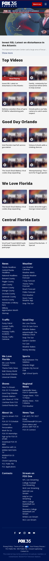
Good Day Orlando (9, 393)
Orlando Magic (28, 365)
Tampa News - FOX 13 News (30, 396)
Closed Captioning (9, 460)
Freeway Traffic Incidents (8, 332)
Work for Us (7, 430)
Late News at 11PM (10, 399)
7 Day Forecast (28, 281)
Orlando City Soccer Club (30, 369)
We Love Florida (29, 323)
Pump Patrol (7, 323)
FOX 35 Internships (9, 433)
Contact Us (6, 424)
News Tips (28, 412)
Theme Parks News (10, 368)
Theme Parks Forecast (27, 285)
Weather (27, 263)
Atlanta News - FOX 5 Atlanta (30, 402)
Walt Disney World (9, 371)
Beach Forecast (28, 289)
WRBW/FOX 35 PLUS (8, 456)
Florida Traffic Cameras (7, 338)
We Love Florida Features (8, 364)
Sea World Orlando (9, 374)
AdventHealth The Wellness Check (29, 333)
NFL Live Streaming (30, 480)
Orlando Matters (8, 396)
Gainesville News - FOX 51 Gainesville (29, 391)
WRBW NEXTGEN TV (9, 451)
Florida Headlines (9, 267)
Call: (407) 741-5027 (30, 416)
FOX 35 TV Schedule (10, 390)
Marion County (8, 287)
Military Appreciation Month (10, 309)
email (34, 533)
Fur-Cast (25, 343)
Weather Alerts (28, 272)
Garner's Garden (29, 340)
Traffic (5, 319)
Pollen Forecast (28, 292)
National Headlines (9, 275)
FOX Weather (27, 295)
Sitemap (5, 313)
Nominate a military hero (10, 303)
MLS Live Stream (29, 520)
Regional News (27, 385)
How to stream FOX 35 (10, 417)
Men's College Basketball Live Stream (28, 503)
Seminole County (9, 296)
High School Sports (30, 373)
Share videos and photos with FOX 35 (30, 425)
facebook (15, 533)
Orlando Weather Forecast (29, 276)
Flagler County (8, 281)
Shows (5, 383)
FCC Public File (8, 463)
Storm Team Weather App (27, 299)
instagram (24, 533)
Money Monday (28, 350)
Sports (26, 356)
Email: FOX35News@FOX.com (32, 420)
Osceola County (8, 293)
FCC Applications (9, 467)
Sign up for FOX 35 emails (9, 437)
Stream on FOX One (28, 475)
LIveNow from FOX (10, 402)
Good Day (28, 319)
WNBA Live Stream (30, 517)
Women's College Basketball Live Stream (29, 511)
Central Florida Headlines (8, 271)
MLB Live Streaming (30, 488)
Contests (7, 473)
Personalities (7, 427)
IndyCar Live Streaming (27, 497)
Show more (7, 53)
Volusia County (8, 299)
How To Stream (8, 387)
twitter (20, 533)
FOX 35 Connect (29, 430)
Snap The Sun (28, 303)
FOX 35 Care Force (30, 326)
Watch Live (37, 4)
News (5, 263)
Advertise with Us (9, 447)
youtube (29, 533)
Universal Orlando (9, 377)
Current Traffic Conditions (8, 327)
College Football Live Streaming (29, 484)
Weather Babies (28, 329)
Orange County (8, 290)
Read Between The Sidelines (30, 361)
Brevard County (8, 278)
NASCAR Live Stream (27, 492)
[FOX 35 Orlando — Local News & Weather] (9, 4)
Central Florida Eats (10, 405)
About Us (7, 412)
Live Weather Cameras (27, 268)
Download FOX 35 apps (9, 443)
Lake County (7, 284)
